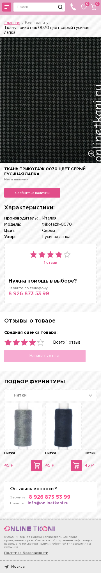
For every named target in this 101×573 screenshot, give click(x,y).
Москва (18, 566)
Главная (12, 23)
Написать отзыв (45, 356)
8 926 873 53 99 (28, 294)
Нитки (9, 453)
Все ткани (35, 23)
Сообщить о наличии (32, 193)
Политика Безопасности (26, 552)
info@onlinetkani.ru (48, 503)
